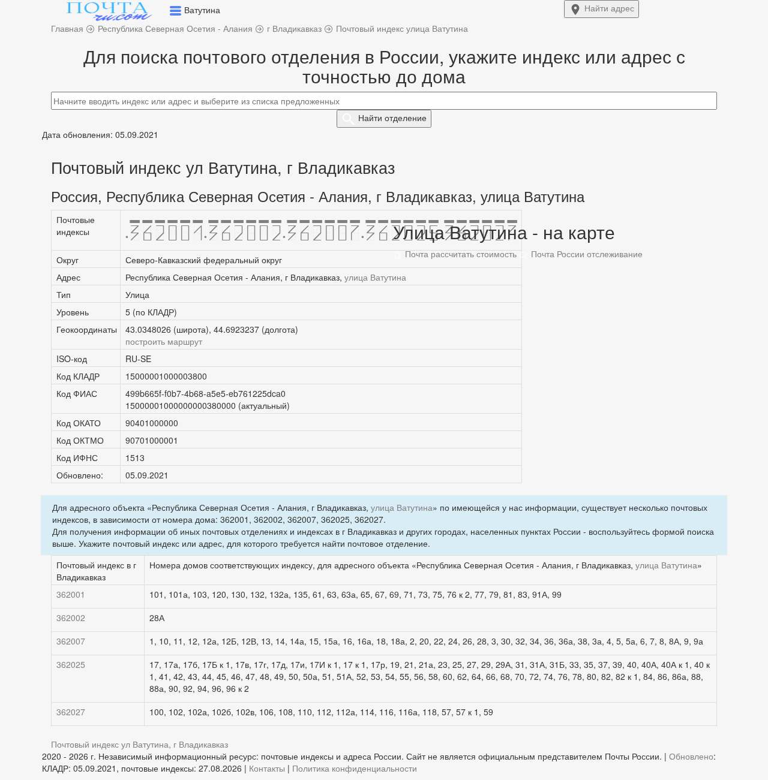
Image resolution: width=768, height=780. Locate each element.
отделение (392, 118)
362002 (70, 618)
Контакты (267, 768)
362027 (70, 712)
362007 (70, 641)
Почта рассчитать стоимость (460, 254)
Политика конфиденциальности (354, 768)
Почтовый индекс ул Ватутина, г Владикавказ (139, 744)
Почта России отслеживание (586, 254)
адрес (609, 8)
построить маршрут (163, 341)
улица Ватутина (375, 277)
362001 (70, 594)
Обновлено (691, 756)
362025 (70, 664)
